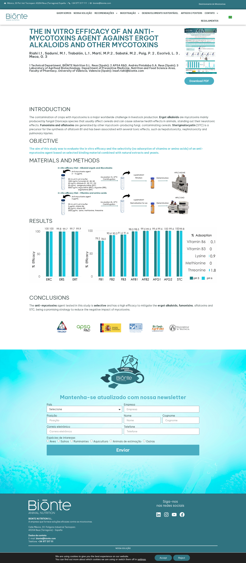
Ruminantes (81, 441)
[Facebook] (182, 514)
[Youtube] (174, 514)
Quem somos (64, 13)
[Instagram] (166, 514)
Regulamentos (209, 21)
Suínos (65, 441)
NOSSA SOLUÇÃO (83, 13)
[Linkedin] (158, 514)
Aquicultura (100, 441)
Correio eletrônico (58, 426)
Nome (128, 415)
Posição (52, 415)
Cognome (168, 415)
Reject (181, 557)
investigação (128, 13)
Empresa (129, 404)
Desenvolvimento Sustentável (160, 13)
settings (142, 559)
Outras (150, 441)
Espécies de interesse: (61, 437)
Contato (210, 13)
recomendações (104, 13)
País (49, 404)
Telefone (129, 426)
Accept (163, 557)
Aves (53, 441)
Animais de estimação (127, 441)
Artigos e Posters (191, 13)
